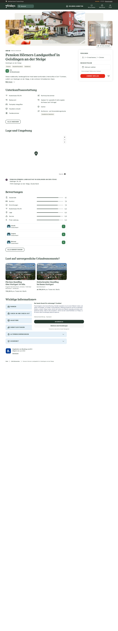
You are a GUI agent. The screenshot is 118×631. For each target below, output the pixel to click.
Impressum (15, 353)
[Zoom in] (64, 137)
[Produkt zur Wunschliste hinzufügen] (33, 265)
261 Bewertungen (15, 72)
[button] (9, 82)
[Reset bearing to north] (64, 142)
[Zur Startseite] (10, 6)
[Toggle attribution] (65, 174)
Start (7, 361)
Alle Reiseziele (15, 361)
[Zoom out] (64, 139)
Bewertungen (108, 1)
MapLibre (61, 174)
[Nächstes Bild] (32, 271)
